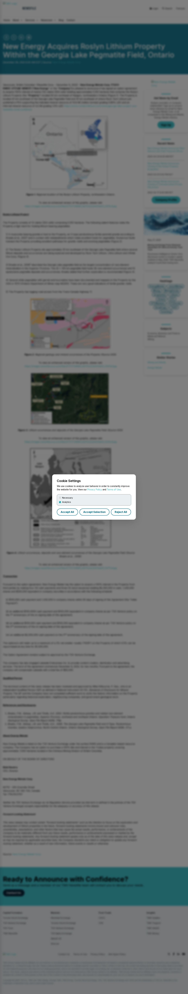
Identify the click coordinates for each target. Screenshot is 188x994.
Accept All (67, 511)
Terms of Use (114, 489)
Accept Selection (94, 511)
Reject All (121, 511)
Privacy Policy (94, 489)
